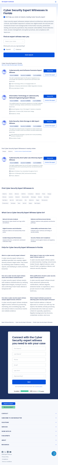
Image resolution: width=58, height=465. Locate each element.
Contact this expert (50, 75)
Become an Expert (8, 407)
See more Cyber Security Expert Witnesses (12, 65)
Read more (7, 32)
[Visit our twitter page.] (5, 452)
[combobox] (5, 41)
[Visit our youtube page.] (10, 452)
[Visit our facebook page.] (2, 452)
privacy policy (39, 386)
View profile (50, 70)
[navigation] (55, 2)
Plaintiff (8, 49)
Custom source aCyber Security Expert (23, 151)
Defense (18, 49)
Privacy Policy (5, 456)
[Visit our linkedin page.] (8, 452)
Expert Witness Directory (8, 322)
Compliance (5, 459)
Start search (29, 55)
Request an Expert (8, 403)
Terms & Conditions (7, 461)
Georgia (4, 151)
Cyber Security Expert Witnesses (23, 322)
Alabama (10, 151)
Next (29, 382)
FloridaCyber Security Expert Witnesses (42, 322)
